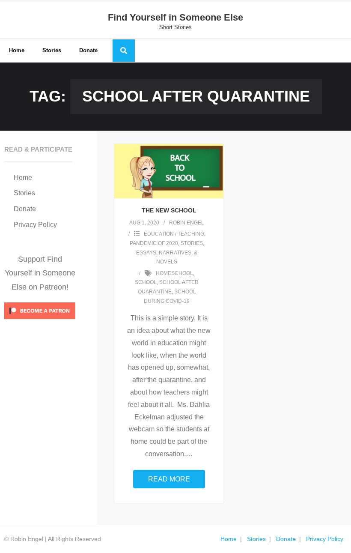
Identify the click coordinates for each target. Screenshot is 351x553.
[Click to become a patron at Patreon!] (39, 321)
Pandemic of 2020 (154, 243)
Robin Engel (186, 223)
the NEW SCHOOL (169, 210)
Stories (24, 193)
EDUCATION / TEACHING (174, 234)
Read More (169, 479)
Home (23, 177)
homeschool (174, 273)
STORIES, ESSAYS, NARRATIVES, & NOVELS (170, 252)
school (146, 282)
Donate (25, 208)
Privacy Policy (35, 224)
